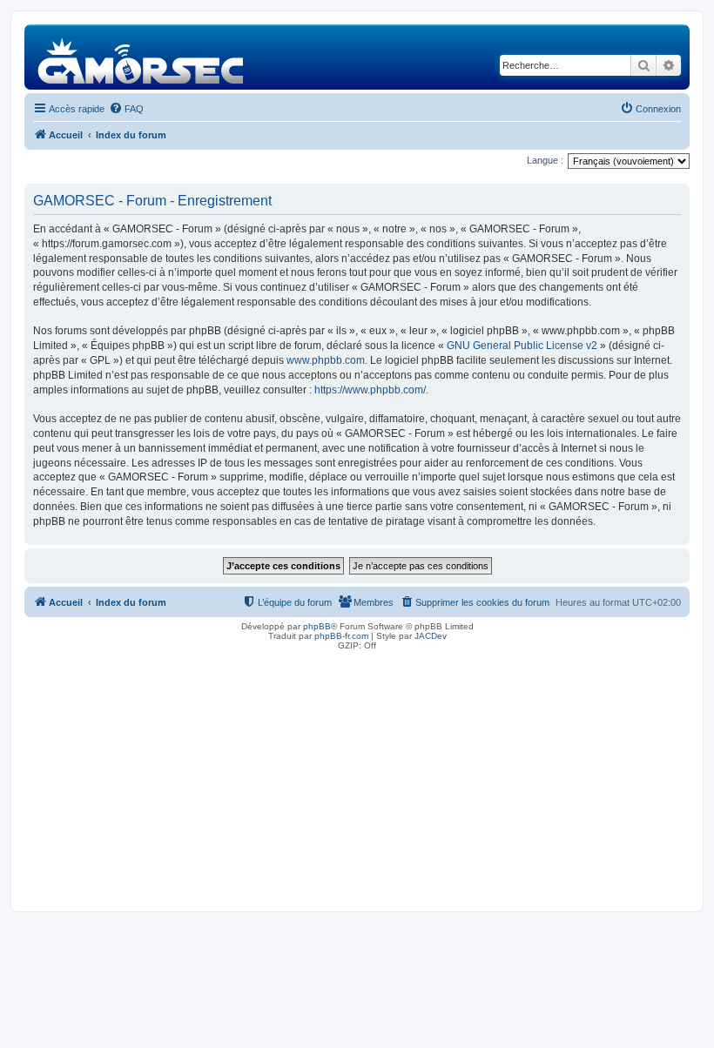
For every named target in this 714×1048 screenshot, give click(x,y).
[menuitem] (126, 108)
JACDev (430, 636)
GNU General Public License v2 (522, 345)
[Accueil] (141, 57)
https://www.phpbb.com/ (370, 390)
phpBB (317, 626)
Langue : (545, 160)
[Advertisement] (357, 776)
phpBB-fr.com (341, 636)
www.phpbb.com (325, 360)
